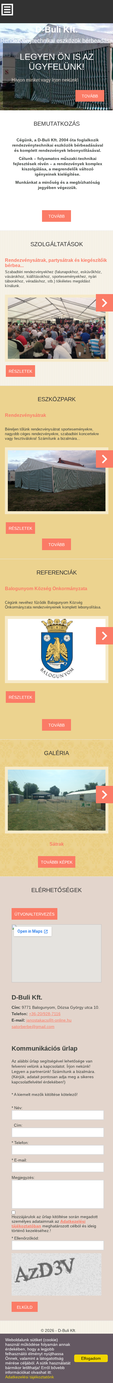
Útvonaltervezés (34, 914)
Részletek (20, 371)
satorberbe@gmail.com (33, 1026)
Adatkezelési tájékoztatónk (29, 1377)
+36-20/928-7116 (45, 1013)
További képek (56, 862)
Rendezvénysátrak (25, 415)
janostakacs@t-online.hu (49, 1020)
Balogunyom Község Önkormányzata (46, 588)
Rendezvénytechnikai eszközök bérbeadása (56, 34)
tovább (90, 96)
